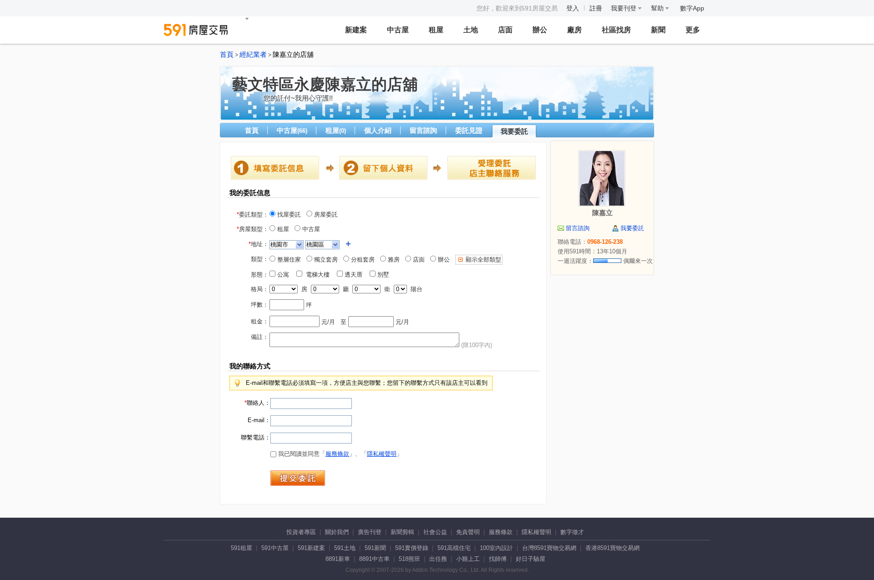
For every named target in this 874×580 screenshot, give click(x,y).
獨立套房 (325, 259)
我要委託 (514, 131)
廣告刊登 (369, 532)
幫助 (658, 8)
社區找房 (616, 30)
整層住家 (288, 259)
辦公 (540, 30)
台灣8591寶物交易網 (549, 548)
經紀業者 (253, 54)
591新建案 (311, 548)
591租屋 (241, 548)
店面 (505, 30)
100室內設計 (496, 548)
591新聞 (375, 548)
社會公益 (435, 532)
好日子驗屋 (530, 558)
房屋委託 (325, 214)
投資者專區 (301, 532)
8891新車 (337, 558)
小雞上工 (468, 558)
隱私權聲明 (381, 453)
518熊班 (409, 558)
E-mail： (259, 420)
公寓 (285, 274)
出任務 (438, 558)
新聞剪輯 (402, 532)
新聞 (658, 30)
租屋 (436, 30)
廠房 (574, 30)
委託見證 (469, 130)
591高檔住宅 (454, 548)
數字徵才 (572, 532)
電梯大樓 (318, 274)
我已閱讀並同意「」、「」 (339, 453)
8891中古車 (374, 558)
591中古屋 (275, 548)
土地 (470, 30)
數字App (692, 8)
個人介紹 (377, 130)
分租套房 (362, 259)
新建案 (356, 30)
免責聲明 (468, 532)
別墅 (385, 274)
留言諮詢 (423, 130)
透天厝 (355, 274)
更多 (693, 30)
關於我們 (337, 532)
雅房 (393, 259)
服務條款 (337, 453)
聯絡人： (257, 402)
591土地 (345, 548)
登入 (572, 8)
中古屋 (398, 30)
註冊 (595, 8)
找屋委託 (288, 214)
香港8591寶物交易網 (612, 548)
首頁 (227, 54)
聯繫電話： (255, 437)
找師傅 (498, 558)
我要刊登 (624, 8)
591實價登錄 (411, 548)
